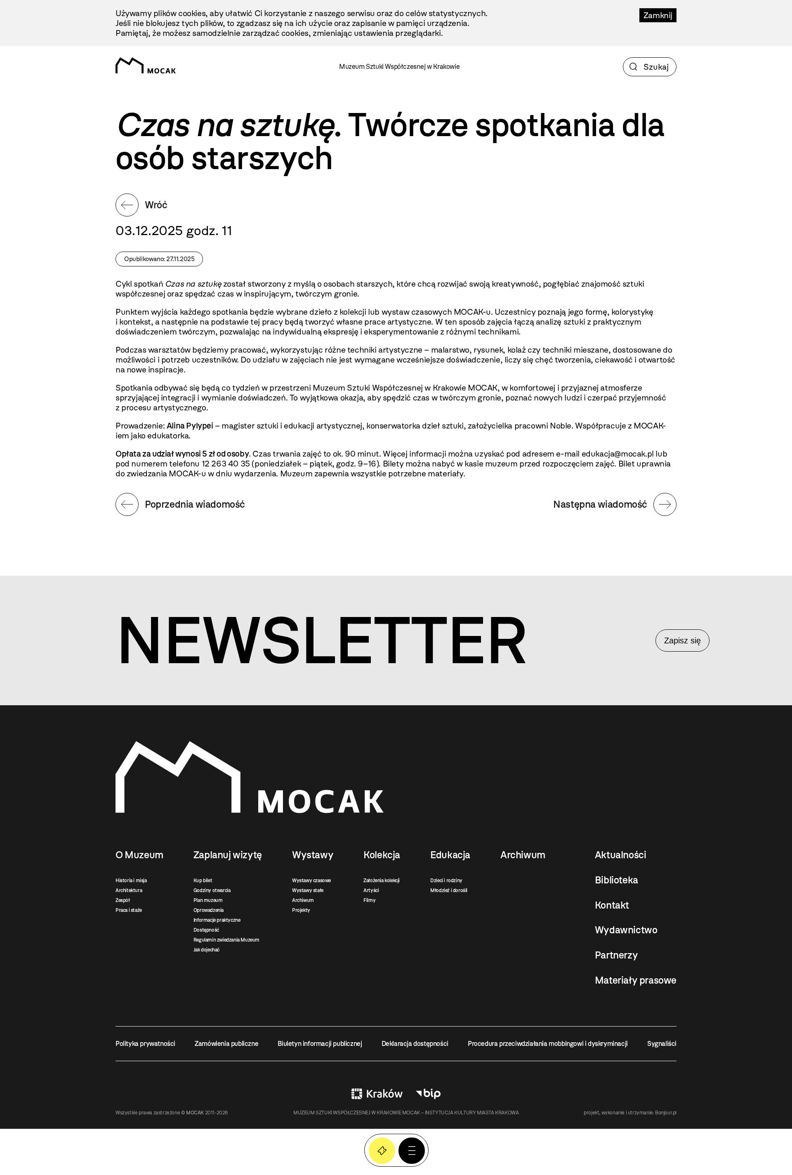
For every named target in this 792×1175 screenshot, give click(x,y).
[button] (411, 1150)
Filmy (369, 900)
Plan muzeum (208, 900)
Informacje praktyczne (216, 920)
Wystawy (312, 855)
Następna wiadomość (600, 504)
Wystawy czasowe (311, 880)
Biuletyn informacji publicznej (320, 1044)
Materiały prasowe (635, 980)
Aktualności (620, 855)
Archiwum (303, 900)
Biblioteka (616, 880)
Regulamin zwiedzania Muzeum (226, 940)
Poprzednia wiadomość (195, 504)
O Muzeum (139, 855)
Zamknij (658, 15)
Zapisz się (682, 640)
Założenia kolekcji (381, 880)
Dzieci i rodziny (446, 880)
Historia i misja (131, 880)
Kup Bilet (382, 1150)
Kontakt (612, 905)
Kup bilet (202, 880)
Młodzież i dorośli (448, 890)
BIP (428, 1094)
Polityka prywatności (145, 1044)
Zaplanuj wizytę (227, 855)
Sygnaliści (661, 1044)
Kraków (377, 1094)
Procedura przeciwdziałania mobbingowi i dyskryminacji (548, 1044)
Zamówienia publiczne (226, 1044)
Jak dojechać (206, 950)
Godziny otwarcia (212, 890)
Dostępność (206, 930)
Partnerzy (616, 955)
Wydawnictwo (626, 930)
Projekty (301, 910)
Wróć (156, 205)
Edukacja (450, 855)
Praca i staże (129, 910)
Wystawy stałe (307, 890)
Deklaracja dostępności (415, 1044)
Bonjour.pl (665, 1113)
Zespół (123, 900)
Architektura (129, 890)
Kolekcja (381, 855)
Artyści (371, 890)
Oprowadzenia (208, 910)
